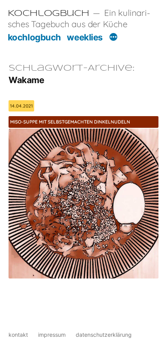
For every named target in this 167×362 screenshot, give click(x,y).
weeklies (85, 37)
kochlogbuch (34, 37)
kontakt (18, 334)
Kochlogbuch (48, 13)
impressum (52, 334)
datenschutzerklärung (104, 334)
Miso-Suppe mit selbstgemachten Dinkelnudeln (70, 122)
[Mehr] (113, 38)
